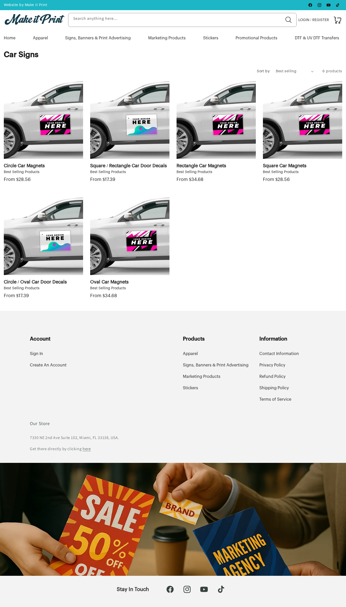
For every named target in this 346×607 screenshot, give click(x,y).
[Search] (288, 20)
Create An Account (48, 365)
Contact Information (279, 354)
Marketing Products (167, 38)
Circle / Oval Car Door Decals (35, 282)
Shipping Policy (274, 388)
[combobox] (182, 20)
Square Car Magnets (284, 165)
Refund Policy (272, 377)
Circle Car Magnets (24, 165)
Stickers (210, 38)
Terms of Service (275, 399)
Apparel (40, 38)
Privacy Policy (272, 365)
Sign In (36, 354)
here (87, 448)
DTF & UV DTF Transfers (317, 38)
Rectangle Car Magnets (201, 165)
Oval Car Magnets (109, 282)
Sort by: (264, 71)
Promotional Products (256, 38)
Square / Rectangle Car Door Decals (128, 165)
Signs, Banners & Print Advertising (98, 38)
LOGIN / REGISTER (313, 20)
